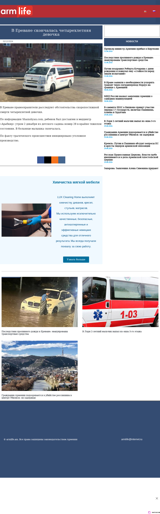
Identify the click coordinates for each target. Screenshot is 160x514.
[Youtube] (141, 2)
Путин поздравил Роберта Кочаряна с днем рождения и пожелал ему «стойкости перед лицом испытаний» (129, 71)
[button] (158, 2)
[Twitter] (136, 2)
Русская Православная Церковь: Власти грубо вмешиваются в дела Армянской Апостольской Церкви (131, 157)
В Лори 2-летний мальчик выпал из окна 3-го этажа (112, 331)
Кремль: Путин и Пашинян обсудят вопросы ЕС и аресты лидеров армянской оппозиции (131, 144)
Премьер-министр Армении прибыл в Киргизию (131, 49)
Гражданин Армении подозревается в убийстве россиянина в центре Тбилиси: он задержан (131, 133)
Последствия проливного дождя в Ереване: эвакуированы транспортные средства (129, 58)
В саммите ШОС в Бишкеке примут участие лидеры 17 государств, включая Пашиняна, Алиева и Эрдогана (129, 110)
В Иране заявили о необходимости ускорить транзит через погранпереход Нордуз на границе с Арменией (129, 85)
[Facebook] (131, 2)
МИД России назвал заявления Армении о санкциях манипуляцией (128, 97)
